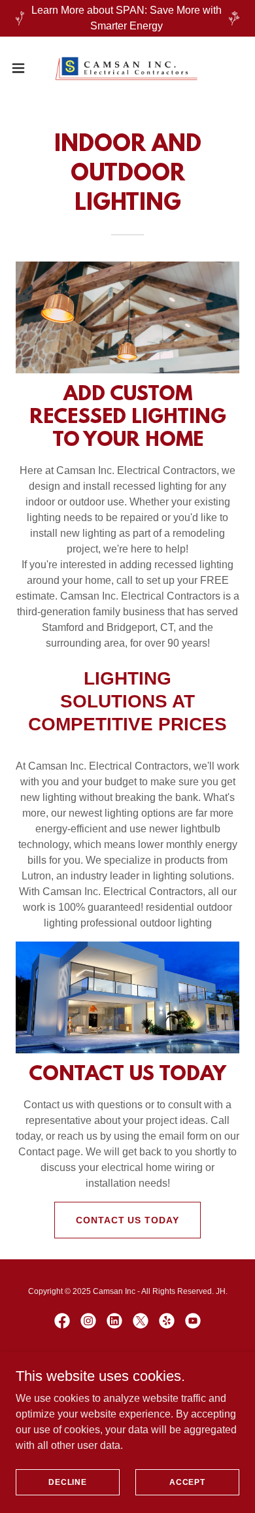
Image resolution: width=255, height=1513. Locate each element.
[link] (127, 68)
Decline (67, 1481)
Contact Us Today (128, 1220)
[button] (23, 68)
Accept (187, 1481)
